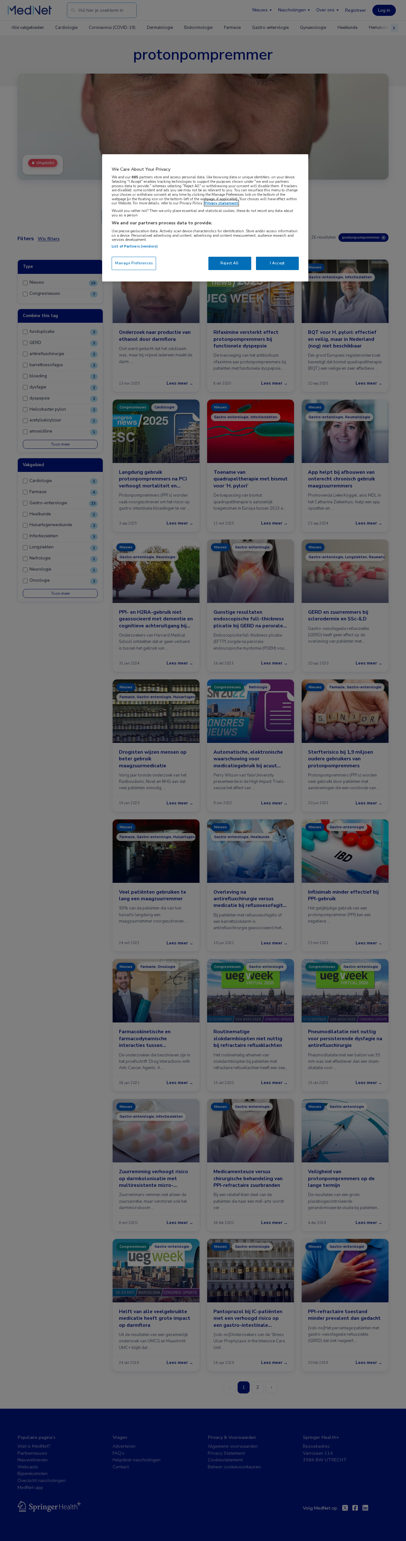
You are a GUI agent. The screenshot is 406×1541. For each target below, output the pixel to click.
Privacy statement (221, 203)
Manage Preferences (134, 263)
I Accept (277, 263)
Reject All (229, 263)
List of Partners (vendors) (135, 246)
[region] (205, 217)
